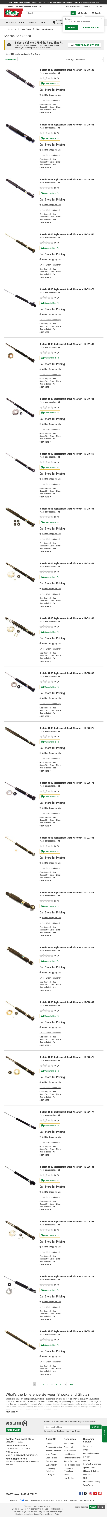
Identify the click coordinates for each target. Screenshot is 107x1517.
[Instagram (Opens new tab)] (90, 1493)
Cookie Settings (81, 1507)
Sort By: (70, 59)
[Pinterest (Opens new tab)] (100, 1493)
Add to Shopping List (51, 95)
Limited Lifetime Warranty (50, 100)
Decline (101, 1507)
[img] (101, 18)
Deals (21, 22)
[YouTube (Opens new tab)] (95, 1493)
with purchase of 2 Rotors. (53, 2)
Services (31, 22)
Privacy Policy (53, 1514)
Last (71, 1384)
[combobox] (48, 13)
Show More (44, 113)
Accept (93, 1507)
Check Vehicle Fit (51, 83)
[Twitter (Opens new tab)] (85, 1493)
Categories (9, 22)
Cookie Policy (39, 1514)
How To (42, 22)
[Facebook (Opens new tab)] (81, 1493)
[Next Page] (65, 1384)
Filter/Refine (10, 59)
